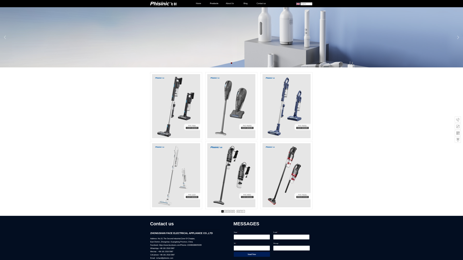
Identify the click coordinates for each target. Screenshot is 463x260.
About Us (230, 3)
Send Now (252, 254)
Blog (246, 3)
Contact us (261, 3)
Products (214, 3)
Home (198, 3)
